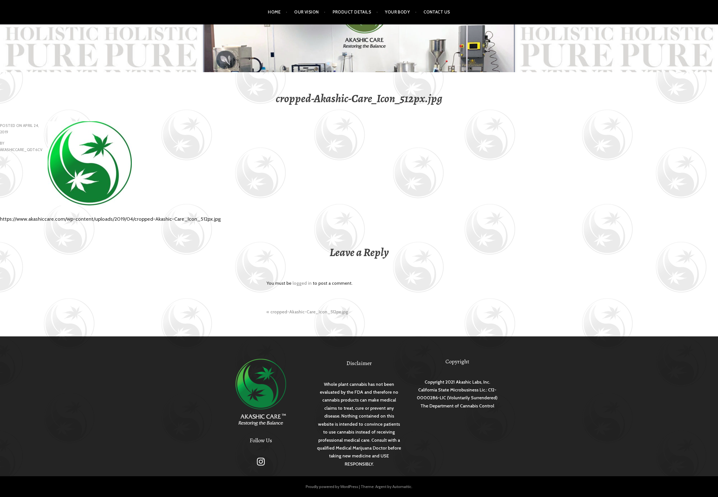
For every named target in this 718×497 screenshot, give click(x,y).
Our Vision (306, 12)
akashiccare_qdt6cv (21, 149)
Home (274, 12)
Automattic (401, 486)
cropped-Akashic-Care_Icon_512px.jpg (309, 311)
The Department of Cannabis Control (457, 406)
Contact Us (437, 12)
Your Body (397, 12)
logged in (302, 283)
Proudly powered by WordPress (332, 486)
